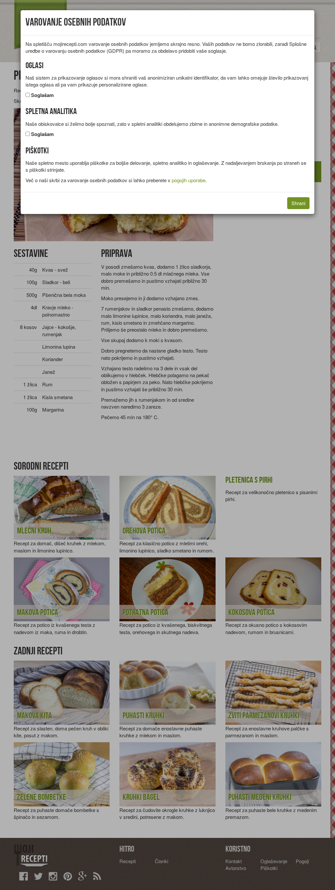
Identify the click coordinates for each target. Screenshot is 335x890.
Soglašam (42, 95)
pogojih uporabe (188, 180)
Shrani (298, 203)
